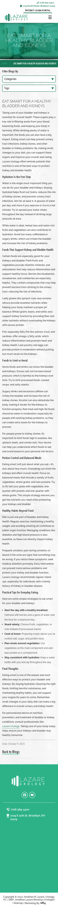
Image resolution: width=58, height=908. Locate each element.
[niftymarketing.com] (43, 903)
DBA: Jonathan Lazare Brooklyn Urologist (32, 899)
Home (4, 63)
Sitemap (18, 903)
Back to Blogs (10, 751)
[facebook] (24, 794)
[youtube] (32, 794)
